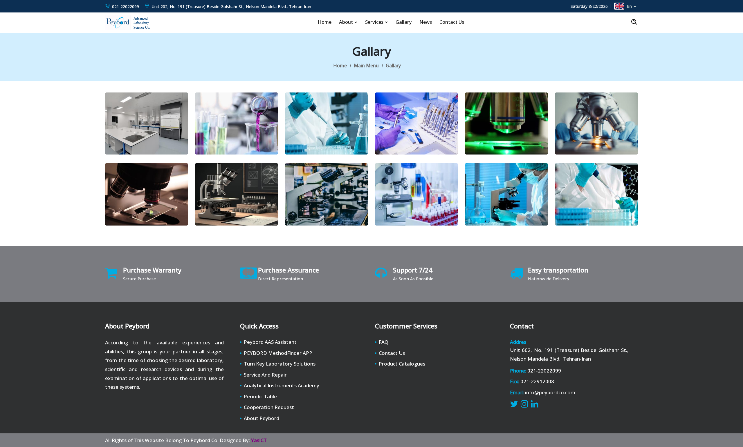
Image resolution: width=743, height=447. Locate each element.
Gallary (404, 22)
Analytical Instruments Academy (281, 385)
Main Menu (366, 65)
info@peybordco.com (550, 392)
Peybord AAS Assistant (270, 342)
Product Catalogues (402, 363)
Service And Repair (265, 374)
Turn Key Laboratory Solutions (279, 363)
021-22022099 (125, 6)
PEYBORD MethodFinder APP (278, 353)
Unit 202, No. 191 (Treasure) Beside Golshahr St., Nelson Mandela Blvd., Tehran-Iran (231, 6)
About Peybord (261, 418)
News (425, 22)
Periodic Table (260, 396)
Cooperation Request (269, 407)
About (346, 22)
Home (324, 22)
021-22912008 (537, 381)
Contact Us (451, 22)
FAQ (383, 342)
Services (375, 22)
